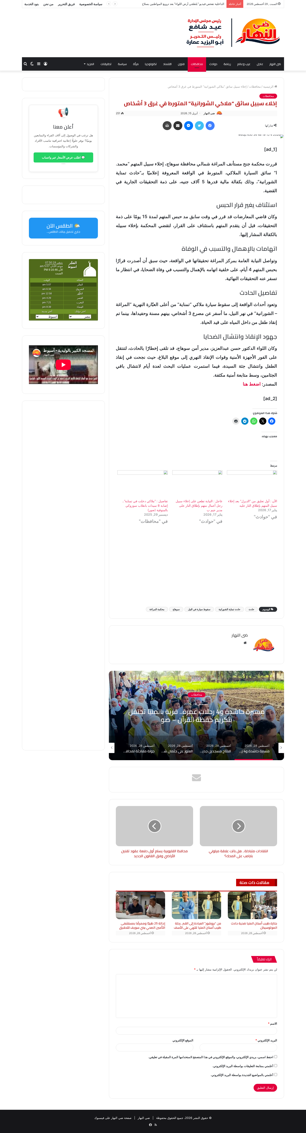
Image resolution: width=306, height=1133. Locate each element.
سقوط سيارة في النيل (199, 609)
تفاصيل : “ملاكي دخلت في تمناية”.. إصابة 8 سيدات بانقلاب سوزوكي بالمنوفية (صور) (145, 505)
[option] (196, 715)
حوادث (213, 64)
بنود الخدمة (31, 4)
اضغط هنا (252, 384)
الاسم (272, 1023)
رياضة (227, 64)
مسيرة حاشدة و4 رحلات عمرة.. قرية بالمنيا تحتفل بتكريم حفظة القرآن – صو (196, 715)
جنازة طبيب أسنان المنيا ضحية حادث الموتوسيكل (254, 925)
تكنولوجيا (151, 64)
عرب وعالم (243, 64)
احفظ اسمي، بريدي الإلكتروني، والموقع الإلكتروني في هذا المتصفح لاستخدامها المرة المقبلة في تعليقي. (210, 1057)
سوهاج (176, 609)
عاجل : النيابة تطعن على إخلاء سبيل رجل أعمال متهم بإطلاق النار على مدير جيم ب (199, 505)
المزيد (90, 64)
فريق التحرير (66, 4)
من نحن (48, 4)
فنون (181, 64)
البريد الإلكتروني (266, 1040)
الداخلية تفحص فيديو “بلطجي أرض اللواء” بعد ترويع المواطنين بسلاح (183, 4)
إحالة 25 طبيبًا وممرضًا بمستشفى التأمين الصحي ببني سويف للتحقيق (142, 925)
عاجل (260, 64)
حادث (251, 609)
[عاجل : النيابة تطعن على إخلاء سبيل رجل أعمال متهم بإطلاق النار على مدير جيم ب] (197, 484)
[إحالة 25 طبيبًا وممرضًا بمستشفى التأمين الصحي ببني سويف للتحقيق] (140, 905)
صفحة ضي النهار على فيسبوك (112, 1118)
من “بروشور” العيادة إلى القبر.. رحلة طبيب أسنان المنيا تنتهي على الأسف (197, 925)
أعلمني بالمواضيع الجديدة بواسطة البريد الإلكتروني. (242, 1075)
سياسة (122, 64)
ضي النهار (144, 1118)
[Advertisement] (196, 567)
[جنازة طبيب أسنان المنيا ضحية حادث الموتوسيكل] (252, 905)
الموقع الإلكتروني (182, 1040)
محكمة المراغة (156, 609)
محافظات (197, 64)
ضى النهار (275, 64)
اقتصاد (167, 64)
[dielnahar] (233, 32)
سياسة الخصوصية (90, 4)
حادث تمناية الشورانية (229, 609)
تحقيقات (106, 64)
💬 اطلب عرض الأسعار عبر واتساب (63, 157)
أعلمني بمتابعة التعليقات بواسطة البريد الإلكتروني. (242, 1066)
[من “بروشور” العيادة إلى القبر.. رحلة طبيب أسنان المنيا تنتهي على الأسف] (196, 905)
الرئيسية (268, 86)
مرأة (136, 64)
